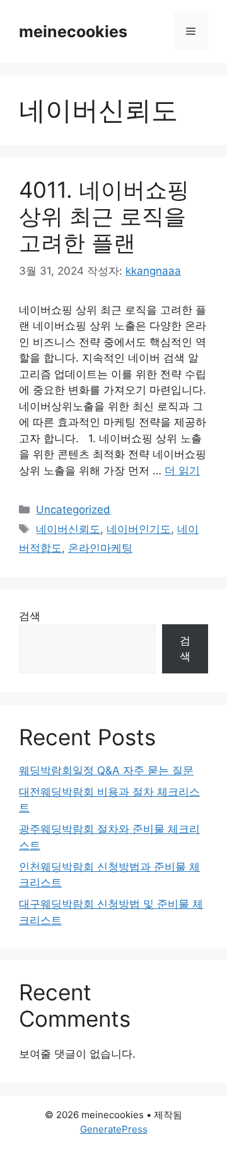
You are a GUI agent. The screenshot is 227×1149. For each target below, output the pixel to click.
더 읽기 (182, 470)
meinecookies (73, 31)
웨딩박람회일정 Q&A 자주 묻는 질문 (106, 770)
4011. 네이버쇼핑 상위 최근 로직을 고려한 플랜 (104, 216)
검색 (29, 616)
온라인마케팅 (100, 548)
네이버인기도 (139, 529)
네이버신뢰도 (68, 529)
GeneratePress (114, 1129)
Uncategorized (73, 509)
